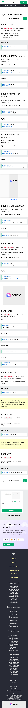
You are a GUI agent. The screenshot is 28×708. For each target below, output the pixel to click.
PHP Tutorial (14, 598)
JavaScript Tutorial (14, 589)
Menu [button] (8, 2)
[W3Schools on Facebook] (16, 516)
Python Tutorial (14, 593)
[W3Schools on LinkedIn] (11, 516)
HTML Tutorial (14, 586)
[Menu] (2, 5)
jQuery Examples (13, 650)
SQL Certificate (14, 663)
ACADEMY (13, 688)
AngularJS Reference (13, 625)
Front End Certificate (14, 662)
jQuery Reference (13, 626)
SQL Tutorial (14, 592)
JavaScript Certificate (14, 660)
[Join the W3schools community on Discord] (13, 516)
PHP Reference (13, 620)
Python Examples (13, 641)
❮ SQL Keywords (14, 18)
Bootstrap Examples (13, 644)
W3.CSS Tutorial (14, 595)
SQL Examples (13, 640)
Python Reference (13, 616)
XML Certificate (14, 674)
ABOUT (16, 686)
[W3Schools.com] (14, 555)
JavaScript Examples (13, 637)
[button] (13, 2)
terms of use (18, 699)
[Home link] (3, 2)
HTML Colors (13, 622)
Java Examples (13, 647)
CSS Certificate (14, 659)
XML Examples (13, 648)
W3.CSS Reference (13, 617)
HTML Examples (13, 634)
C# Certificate (14, 672)
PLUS (14, 559)
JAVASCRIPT (18, 5)
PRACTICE (14, 574)
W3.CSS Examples (13, 643)
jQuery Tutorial (14, 602)
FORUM (11, 686)
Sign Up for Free (8, 544)
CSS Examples (13, 635)
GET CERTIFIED (14, 566)
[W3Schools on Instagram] (18, 516)
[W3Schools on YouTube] (9, 516)
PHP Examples (13, 646)
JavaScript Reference (13, 613)
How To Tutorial (14, 590)
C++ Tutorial (14, 601)
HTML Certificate (14, 657)
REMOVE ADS (14, 199)
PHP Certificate (14, 666)
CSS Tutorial (14, 587)
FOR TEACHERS (14, 570)
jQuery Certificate (14, 668)
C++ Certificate (14, 671)
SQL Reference (13, 614)
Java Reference (13, 623)
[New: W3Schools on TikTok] (19, 516)
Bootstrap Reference (13, 619)
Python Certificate (14, 665)
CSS (11, 5)
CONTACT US (14, 577)
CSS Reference (13, 611)
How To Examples (13, 638)
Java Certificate (14, 669)
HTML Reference (13, 610)
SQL (25, 5)
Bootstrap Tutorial (14, 596)
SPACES (14, 563)
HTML (6, 5)
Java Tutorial (14, 599)
